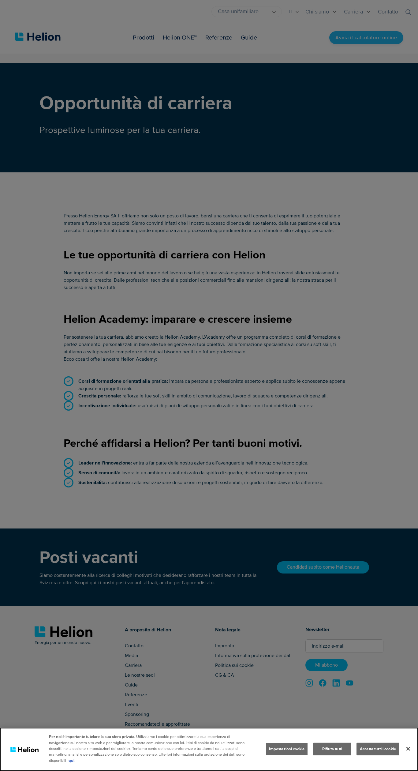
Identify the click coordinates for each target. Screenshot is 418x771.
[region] (209, 749)
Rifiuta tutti (332, 748)
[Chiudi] (408, 748)
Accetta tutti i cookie (378, 748)
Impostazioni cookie (286, 748)
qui (71, 760)
